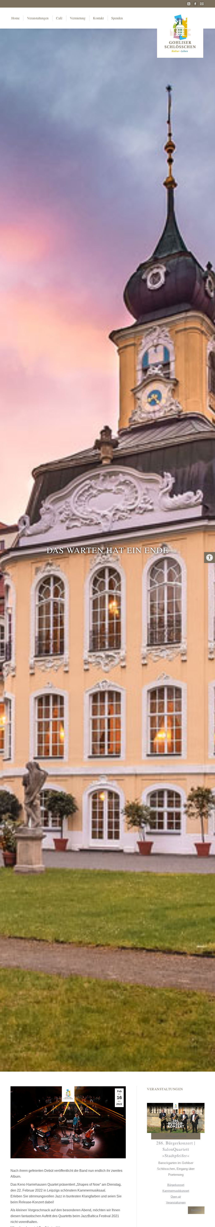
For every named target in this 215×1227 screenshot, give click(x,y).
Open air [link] (176, 1196)
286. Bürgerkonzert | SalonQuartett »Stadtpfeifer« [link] (175, 1149)
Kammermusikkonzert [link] (176, 1190)
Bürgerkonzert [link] (175, 1184)
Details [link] (196, 1210)
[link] (209, 557)
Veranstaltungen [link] (176, 1202)
